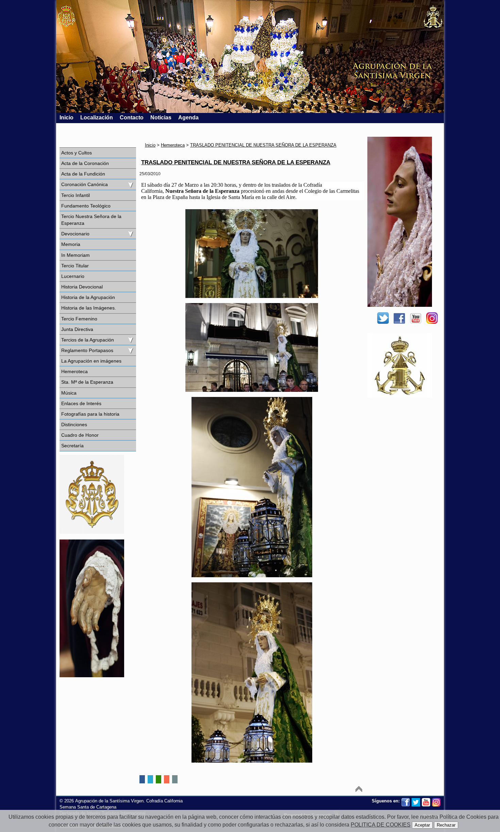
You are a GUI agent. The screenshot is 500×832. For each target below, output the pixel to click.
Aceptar (422, 825)
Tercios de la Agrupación (87, 340)
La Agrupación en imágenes (91, 361)
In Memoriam (75, 255)
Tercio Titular (75, 265)
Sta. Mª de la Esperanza (87, 382)
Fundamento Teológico (86, 206)
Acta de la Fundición (83, 174)
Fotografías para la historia (90, 414)
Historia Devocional (82, 286)
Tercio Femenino (79, 318)
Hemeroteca (74, 371)
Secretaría (72, 445)
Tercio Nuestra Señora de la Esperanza (91, 220)
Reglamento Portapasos (87, 350)
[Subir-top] (358, 789)
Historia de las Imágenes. (88, 308)
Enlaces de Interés (81, 403)
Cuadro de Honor (80, 435)
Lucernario (72, 276)
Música (69, 393)
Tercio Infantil (75, 195)
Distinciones (74, 424)
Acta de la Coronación (85, 163)
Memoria (70, 244)
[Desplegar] (130, 184)
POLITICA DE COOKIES (381, 825)
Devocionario (75, 233)
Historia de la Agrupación (88, 297)
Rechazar (446, 825)
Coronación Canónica (84, 184)
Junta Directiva (77, 329)
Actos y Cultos (76, 152)
